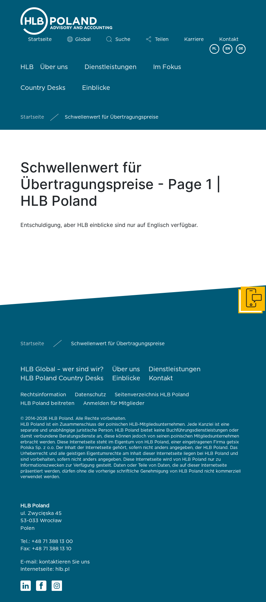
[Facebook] (41, 585)
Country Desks (42, 88)
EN (227, 48)
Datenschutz (90, 394)
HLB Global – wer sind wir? (62, 369)
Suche (122, 39)
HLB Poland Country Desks (62, 378)
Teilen (162, 39)
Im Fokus (167, 67)
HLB (27, 67)
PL (214, 48)
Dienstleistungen (110, 67)
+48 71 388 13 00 (52, 541)
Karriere (194, 39)
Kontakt (229, 39)
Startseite (40, 39)
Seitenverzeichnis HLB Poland (152, 394)
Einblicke (96, 88)
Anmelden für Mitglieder (113, 403)
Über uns (54, 67)
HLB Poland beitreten (47, 403)
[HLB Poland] (66, 20)
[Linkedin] (25, 585)
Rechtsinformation (43, 394)
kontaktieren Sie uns (64, 562)
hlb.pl (62, 569)
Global (83, 39)
